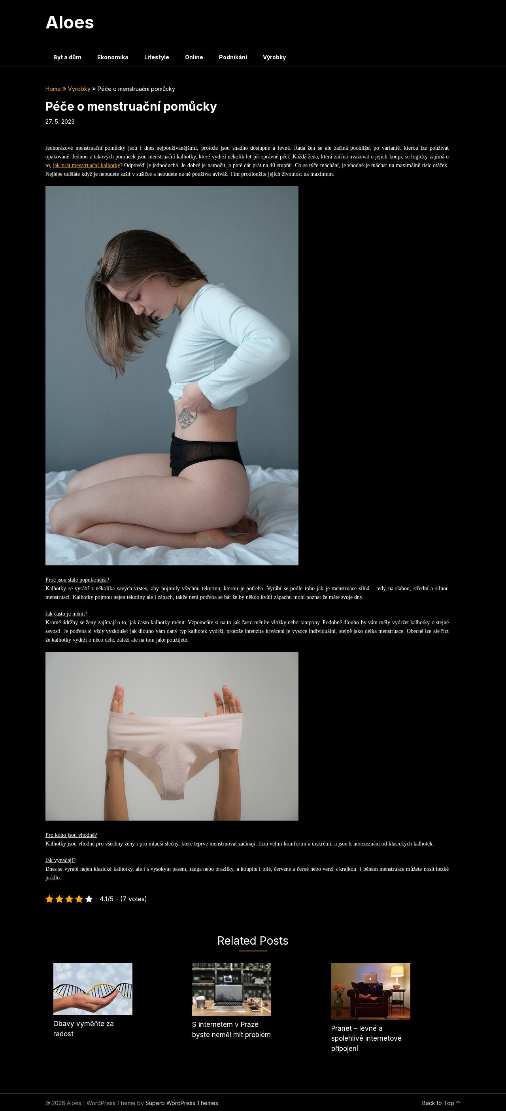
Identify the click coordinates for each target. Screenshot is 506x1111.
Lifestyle (156, 57)
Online (194, 57)
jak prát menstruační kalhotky (86, 165)
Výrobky (274, 57)
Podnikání (233, 57)
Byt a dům (67, 57)
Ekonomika (112, 57)
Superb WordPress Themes (181, 1103)
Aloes (69, 22)
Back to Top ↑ (441, 1103)
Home (53, 88)
